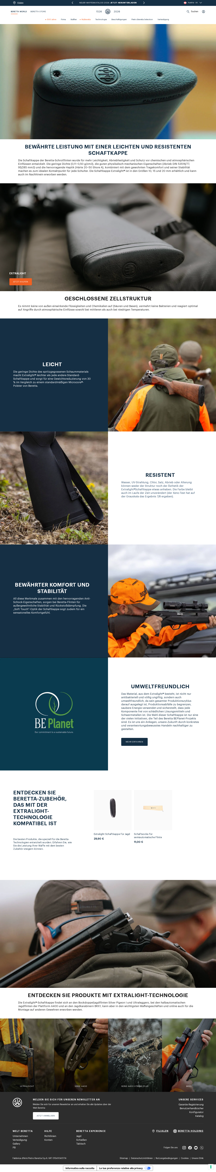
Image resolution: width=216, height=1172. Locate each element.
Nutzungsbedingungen (167, 1158)
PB (14, 1147)
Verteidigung (20, 1140)
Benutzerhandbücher (192, 1108)
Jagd (78, 1136)
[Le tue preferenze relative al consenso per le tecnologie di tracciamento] (211, 1167)
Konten (48, 1140)
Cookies (185, 1158)
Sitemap (124, 1158)
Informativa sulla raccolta (80, 1168)
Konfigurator (196, 1112)
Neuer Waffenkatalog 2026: (108, 3)
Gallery (16, 1144)
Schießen (81, 1140)
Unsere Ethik (198, 1158)
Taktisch (81, 1144)
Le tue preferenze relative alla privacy (121, 1168)
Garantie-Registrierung (191, 1104)
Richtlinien (50, 1136)
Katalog (199, 1116)
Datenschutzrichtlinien (142, 1158)
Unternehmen (20, 1136)
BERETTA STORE (38, 11)
